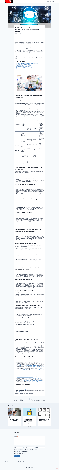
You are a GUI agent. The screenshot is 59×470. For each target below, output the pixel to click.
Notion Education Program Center (24, 389)
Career (53, 1)
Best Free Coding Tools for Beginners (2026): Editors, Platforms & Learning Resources (38, 399)
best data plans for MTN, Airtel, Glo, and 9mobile (25, 377)
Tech (50, 1)
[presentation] (14, 412)
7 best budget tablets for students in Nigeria (34, 371)
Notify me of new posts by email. (19, 453)
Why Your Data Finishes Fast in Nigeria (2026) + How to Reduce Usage (14, 419)
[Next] (49, 417)
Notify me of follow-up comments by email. (21, 451)
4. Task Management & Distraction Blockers (23, 68)
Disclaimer (11, 461)
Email (26, 447)
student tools (31, 393)
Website (37, 447)
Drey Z (16, 33)
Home (48, 1)
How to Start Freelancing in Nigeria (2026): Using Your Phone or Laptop (20, 399)
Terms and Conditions (18, 461)
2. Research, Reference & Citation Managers (23, 66)
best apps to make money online (32, 381)
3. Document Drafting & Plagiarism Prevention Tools (24, 67)
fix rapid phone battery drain (37, 378)
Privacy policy (25, 461)
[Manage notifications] (57, 468)
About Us (6, 461)
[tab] (28, 426)
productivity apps (22, 393)
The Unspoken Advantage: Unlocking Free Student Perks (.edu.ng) (27, 63)
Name (15, 447)
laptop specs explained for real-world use (37, 366)
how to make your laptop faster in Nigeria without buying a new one (27, 365)
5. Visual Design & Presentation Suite (22, 69)
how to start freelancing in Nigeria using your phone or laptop (33, 380)
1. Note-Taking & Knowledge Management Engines (24, 65)
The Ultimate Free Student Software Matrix (23, 64)
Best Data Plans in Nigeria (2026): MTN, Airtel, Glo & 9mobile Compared (44, 419)
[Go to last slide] (9, 417)
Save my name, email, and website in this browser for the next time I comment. (25, 449)
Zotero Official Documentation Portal (23, 391)
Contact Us (16, 463)
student (27, 393)
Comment (16, 436)
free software (17, 393)
